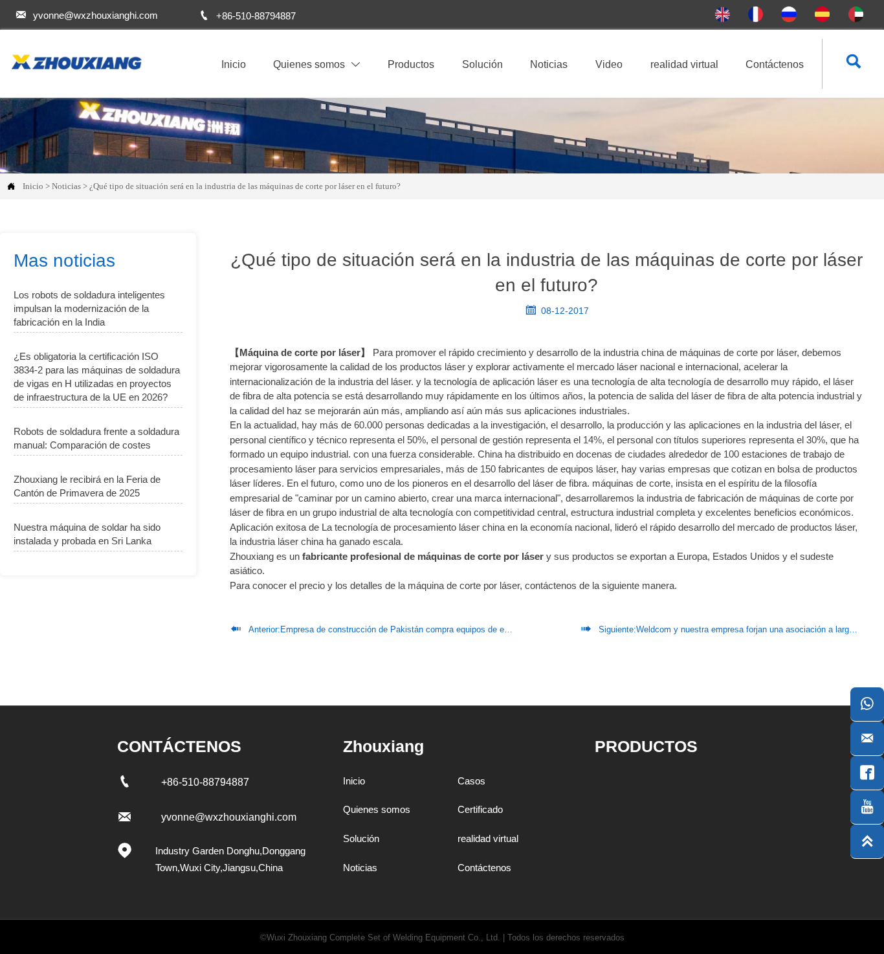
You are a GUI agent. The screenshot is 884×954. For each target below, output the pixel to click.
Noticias (66, 186)
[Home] (75, 62)
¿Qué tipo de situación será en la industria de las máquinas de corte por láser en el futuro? (245, 186)
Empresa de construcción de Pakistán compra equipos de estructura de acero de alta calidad (454, 629)
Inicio (33, 186)
